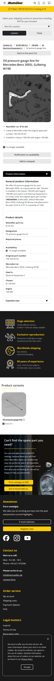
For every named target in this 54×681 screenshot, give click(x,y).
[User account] (39, 3)
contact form (9, 579)
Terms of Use (9, 629)
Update (14, 33)
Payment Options (11, 604)
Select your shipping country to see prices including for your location (27, 20)
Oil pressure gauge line (12, 420)
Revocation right (11, 634)
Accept (27, 667)
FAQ (5, 609)
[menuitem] (8, 45)
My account (8, 596)
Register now (27, 528)
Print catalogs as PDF (19, 482)
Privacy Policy (27, 659)
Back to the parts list (27, 53)
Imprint (6, 625)
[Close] (48, 639)
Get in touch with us (18, 488)
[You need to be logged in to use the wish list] (43, 3)
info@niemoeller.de (12, 575)
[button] (4, 3)
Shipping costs (10, 600)
